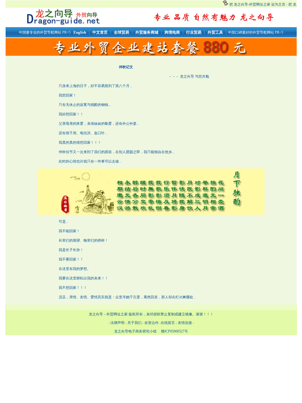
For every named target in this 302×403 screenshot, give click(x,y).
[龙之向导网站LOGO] (63, 24)
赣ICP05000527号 (174, 331)
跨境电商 (172, 32)
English (79, 32)
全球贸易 (121, 32)
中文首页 (100, 32)
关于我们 (134, 323)
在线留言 (168, 323)
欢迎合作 (152, 323)
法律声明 (117, 323)
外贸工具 (215, 32)
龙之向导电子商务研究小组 (135, 331)
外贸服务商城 (146, 32)
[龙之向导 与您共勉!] (214, 16)
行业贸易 (193, 32)
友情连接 (185, 323)
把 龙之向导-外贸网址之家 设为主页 (256, 4)
